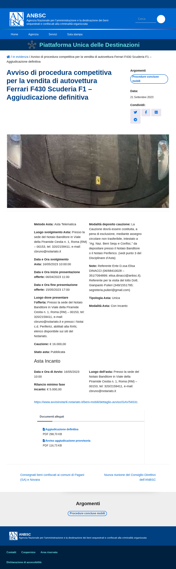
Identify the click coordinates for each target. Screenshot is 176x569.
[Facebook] (146, 112)
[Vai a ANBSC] (8, 57)
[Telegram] (135, 120)
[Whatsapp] (156, 112)
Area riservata (49, 552)
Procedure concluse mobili (145, 78)
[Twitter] (135, 112)
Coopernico (28, 552)
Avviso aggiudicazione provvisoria (67, 440)
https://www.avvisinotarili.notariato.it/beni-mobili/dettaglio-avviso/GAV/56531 (86, 402)
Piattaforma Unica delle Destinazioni (89, 44)
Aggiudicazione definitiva (61, 429)
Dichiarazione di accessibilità (24, 562)
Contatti (11, 552)
